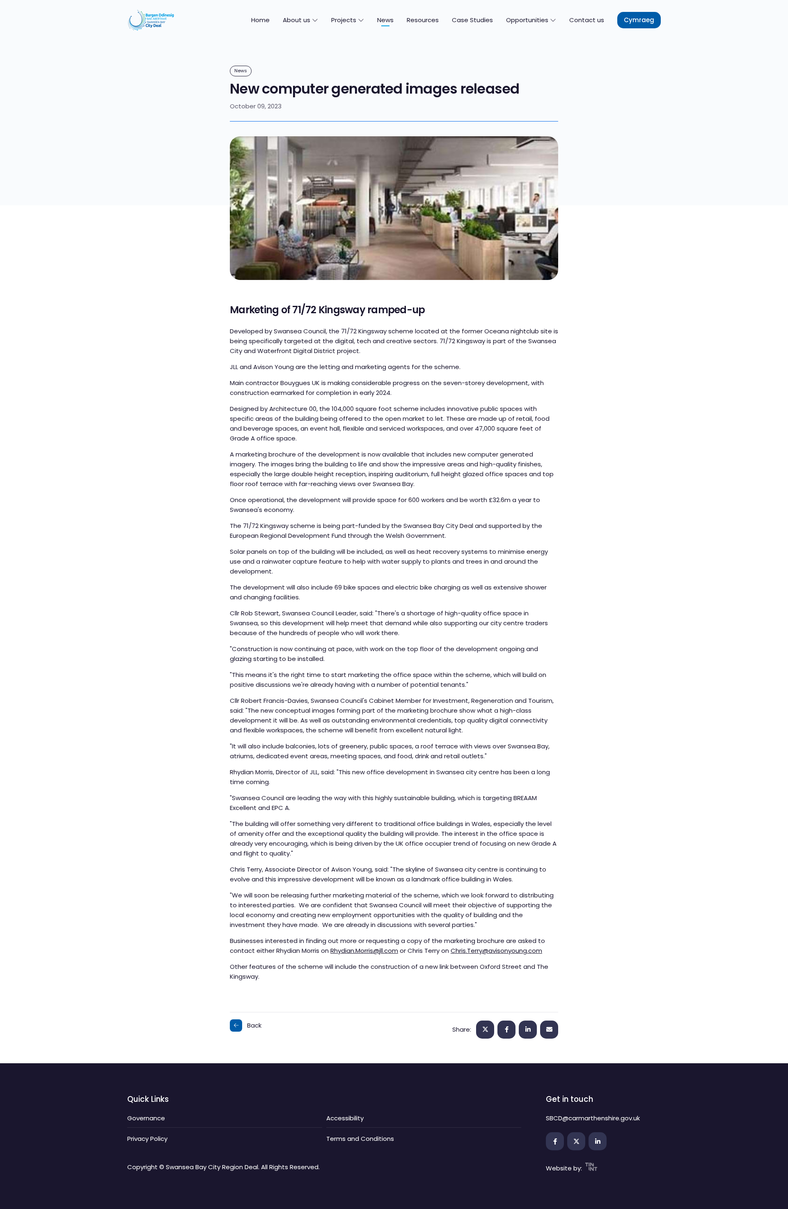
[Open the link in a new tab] (555, 1141)
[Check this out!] (549, 1030)
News (385, 20)
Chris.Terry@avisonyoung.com (496, 950)
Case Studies (472, 20)
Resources (423, 20)
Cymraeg (639, 20)
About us (297, 20)
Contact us (586, 20)
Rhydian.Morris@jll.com (364, 950)
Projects (344, 20)
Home (260, 20)
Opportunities (528, 20)
